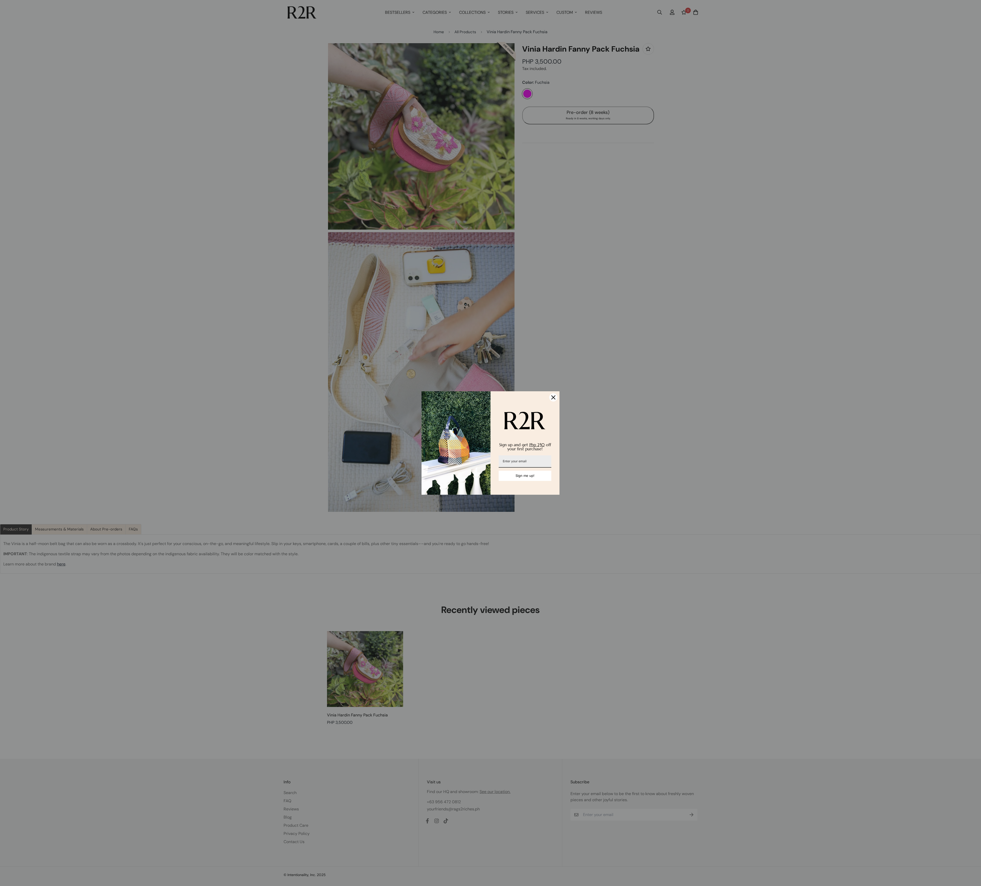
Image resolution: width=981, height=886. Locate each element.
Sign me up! (525, 476)
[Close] (553, 397)
